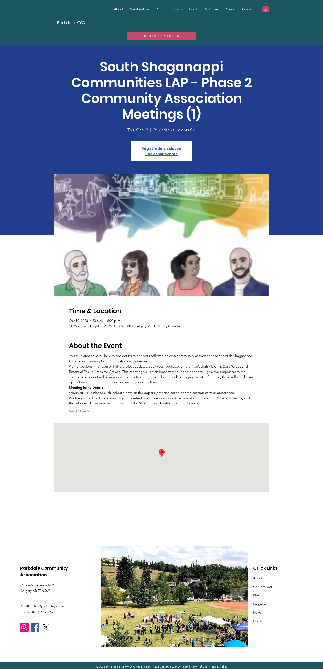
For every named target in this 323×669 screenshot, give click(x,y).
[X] (46, 627)
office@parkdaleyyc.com (48, 606)
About (257, 578)
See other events (161, 153)
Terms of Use (199, 666)
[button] (265, 7)
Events (258, 621)
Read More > (79, 411)
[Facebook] (35, 627)
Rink (256, 595)
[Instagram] (24, 627)
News (257, 612)
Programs (260, 604)
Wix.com (183, 666)
